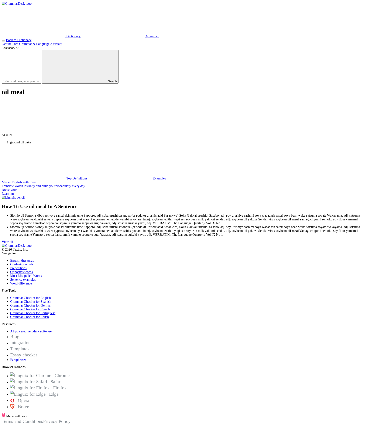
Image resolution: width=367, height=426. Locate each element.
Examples (159, 178)
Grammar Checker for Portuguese (32, 313)
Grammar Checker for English (30, 298)
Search (112, 81)
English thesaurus (22, 260)
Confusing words (21, 264)
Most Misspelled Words (26, 275)
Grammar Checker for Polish (29, 317)
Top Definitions (76, 178)
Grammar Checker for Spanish (30, 301)
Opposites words (21, 272)
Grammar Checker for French (30, 309)
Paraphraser (18, 360)
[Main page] (17, 3)
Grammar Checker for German (30, 305)
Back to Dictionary (18, 40)
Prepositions (18, 268)
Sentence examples (23, 279)
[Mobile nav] (3, 41)
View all (7, 242)
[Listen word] (33, 131)
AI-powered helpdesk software (31, 331)
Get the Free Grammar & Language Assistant (32, 44)
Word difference (21, 283)
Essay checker (23, 354)
